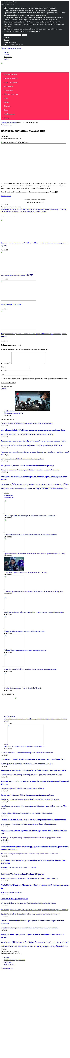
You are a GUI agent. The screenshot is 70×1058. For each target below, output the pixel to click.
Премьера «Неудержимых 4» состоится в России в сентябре (24, 631)
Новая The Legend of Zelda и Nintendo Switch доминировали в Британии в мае (30, 669)
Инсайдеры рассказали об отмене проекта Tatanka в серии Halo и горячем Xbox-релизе (33, 17)
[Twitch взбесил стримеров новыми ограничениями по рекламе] (14, 648)
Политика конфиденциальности (14, 960)
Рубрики (3, 951)
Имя (3, 367)
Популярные (8, 495)
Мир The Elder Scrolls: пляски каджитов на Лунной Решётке (24, 746)
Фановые (24, 488)
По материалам (6, 196)
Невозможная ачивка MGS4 (13, 413)
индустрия (48, 488)
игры (38, 488)
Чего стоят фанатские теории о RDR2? (17, 275)
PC (13, 484)
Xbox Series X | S (56, 484)
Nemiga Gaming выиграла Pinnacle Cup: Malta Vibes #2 (22, 688)
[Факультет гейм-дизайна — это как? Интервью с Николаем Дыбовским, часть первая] (18, 329)
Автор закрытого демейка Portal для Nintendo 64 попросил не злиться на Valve (30, 10)
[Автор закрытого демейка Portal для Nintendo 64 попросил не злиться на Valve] (14, 532)
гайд (29, 488)
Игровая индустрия (11, 94)
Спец (6, 98)
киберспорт (59, 488)
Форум (6, 118)
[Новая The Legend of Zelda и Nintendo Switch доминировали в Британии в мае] (14, 667)
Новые (6, 493)
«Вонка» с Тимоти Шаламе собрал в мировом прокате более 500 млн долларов (30, 20)
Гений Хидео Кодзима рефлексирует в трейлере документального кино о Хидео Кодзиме (34, 612)
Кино (6, 110)
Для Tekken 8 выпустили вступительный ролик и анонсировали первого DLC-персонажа (33, 29)
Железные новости (11, 78)
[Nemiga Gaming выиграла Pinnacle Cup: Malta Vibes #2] (14, 686)
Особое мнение (9, 114)
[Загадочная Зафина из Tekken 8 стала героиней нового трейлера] (14, 570)
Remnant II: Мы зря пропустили (14, 899)
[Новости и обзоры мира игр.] (11, 48)
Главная (3, 122)
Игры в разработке (11, 82)
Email (3, 371)
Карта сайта (8, 962)
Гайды (6, 102)
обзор (66, 488)
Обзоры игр (8, 86)
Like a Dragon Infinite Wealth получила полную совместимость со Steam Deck (30, 8)
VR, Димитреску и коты (11, 304)
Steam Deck (38, 484)
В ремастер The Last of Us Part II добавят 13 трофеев (22, 31)
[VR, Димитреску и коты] (18, 300)
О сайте (6, 957)
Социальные (18, 488)
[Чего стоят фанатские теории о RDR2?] (18, 271)
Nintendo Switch (6, 484)
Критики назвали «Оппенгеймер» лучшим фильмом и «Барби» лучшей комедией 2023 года (34, 13)
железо (32, 488)
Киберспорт (8, 90)
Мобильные (9, 488)
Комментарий (6, 363)
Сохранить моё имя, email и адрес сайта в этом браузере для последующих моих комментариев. (35, 378)
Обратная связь (9, 964)
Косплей (7, 106)
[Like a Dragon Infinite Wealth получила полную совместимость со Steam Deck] (14, 513)
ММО (2, 488)
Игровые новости (10, 74)
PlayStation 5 (30, 484)
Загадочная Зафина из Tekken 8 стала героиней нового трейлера (25, 15)
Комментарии (8, 497)
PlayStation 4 (19, 484)
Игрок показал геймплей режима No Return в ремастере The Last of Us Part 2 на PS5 (32, 22)
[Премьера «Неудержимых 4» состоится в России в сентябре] (14, 629)
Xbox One (45, 484)
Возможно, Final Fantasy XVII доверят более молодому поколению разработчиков (34, 910)
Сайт (2, 375)
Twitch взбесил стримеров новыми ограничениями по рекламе (25, 650)
